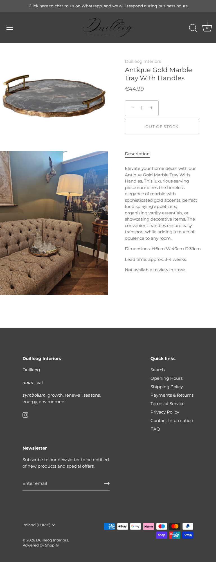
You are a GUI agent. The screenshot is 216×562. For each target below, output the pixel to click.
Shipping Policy (166, 386)
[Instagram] (25, 414)
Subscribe (146, 539)
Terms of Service (167, 403)
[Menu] (10, 27)
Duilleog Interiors (143, 61)
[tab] (140, 154)
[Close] (202, 482)
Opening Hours (166, 378)
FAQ (155, 429)
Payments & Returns (172, 395)
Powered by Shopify (40, 545)
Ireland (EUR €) (36, 525)
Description (137, 153)
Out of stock (161, 126)
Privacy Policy (164, 412)
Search (157, 369)
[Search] (193, 28)
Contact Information (171, 420)
